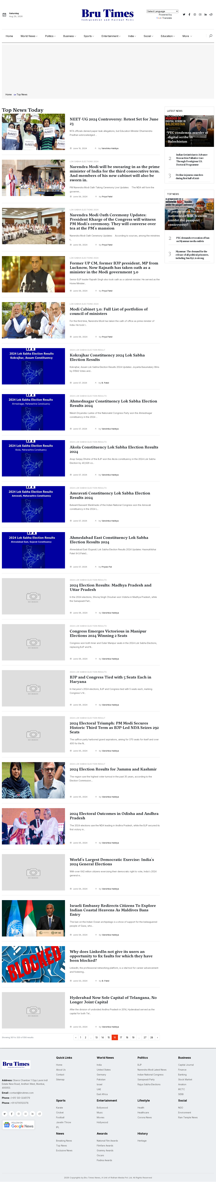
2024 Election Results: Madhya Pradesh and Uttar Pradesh (110, 587)
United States (104, 1069)
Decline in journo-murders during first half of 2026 (189, 176)
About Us (61, 1069)
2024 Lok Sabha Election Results (88, 396)
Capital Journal (186, 1064)
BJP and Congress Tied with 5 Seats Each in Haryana (110, 679)
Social (147, 36)
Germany (101, 1074)
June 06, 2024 (80, 612)
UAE (99, 1089)
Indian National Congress (151, 1074)
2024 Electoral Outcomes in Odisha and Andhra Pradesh (114, 815)
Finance (182, 1069)
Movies (100, 1117)
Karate (59, 1107)
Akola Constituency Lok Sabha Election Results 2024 (114, 449)
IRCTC (181, 1089)
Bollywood (102, 1107)
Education (167, 36)
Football (60, 1117)
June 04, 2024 (80, 888)
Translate (167, 18)
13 (97, 1037)
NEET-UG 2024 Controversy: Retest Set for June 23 (114, 121)
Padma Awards (104, 1160)
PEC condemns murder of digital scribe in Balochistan (188, 137)
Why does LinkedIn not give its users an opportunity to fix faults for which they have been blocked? (111, 956)
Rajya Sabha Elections (149, 1084)
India (131, 36)
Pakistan (101, 1079)
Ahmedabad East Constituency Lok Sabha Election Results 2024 (109, 539)
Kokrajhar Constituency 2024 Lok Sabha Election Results (107, 357)
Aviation (182, 1084)
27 (145, 1037)
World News (28, 36)
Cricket (60, 1112)
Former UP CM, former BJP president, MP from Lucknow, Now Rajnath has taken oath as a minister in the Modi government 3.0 (114, 267)
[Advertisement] (108, 69)
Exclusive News (64, 1150)
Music (100, 1112)
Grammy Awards (105, 1150)
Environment (184, 1112)
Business (68, 36)
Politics (49, 36)
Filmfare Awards (105, 1145)
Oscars (100, 1155)
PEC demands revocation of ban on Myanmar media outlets (192, 239)
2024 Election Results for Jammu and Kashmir (113, 769)
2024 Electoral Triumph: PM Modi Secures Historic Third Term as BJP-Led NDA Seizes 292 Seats (114, 727)
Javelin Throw (63, 1122)
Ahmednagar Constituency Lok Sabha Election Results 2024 (113, 403)
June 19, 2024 (80, 148)
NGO (180, 1107)
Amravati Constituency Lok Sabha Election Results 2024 (110, 495)
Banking (182, 1074)
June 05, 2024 (80, 750)
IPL (57, 1127)
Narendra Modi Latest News (152, 1069)
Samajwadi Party (146, 1079)
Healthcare (143, 1112)
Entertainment (110, 36)
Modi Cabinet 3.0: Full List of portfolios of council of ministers (109, 311)
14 (103, 1037)
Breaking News (64, 1140)
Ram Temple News (188, 1117)
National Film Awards (107, 1140)
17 (121, 1037)
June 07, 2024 (80, 382)
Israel (99, 1084)
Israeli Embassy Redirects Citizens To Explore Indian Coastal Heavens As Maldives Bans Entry (113, 910)
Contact (60, 1074)
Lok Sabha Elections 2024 (84, 161)
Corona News (145, 1117)
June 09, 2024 (80, 196)
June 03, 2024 (80, 980)
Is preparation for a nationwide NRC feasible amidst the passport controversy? (187, 218)
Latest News (174, 111)
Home (9, 36)
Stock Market (185, 1079)
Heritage (142, 1140)
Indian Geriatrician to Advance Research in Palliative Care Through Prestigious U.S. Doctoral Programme (191, 159)
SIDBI (181, 1094)
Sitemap (60, 1079)
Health (141, 1107)
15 (109, 1037)
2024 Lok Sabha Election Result (87, 350)
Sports (88, 36)
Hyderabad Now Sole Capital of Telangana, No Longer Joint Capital (113, 999)
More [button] (186, 36)
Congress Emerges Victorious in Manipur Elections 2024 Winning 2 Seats (108, 633)
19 (133, 1037)
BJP (140, 1064)
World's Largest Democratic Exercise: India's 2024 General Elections (112, 861)
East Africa (102, 1094)
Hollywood (102, 1122)
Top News (173, 194)
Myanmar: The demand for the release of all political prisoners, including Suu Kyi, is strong (192, 255)
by (108, 148)
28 (151, 1037)
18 (127, 1037)
